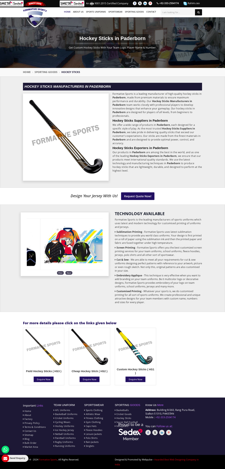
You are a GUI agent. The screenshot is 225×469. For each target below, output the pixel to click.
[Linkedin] (145, 3)
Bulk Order (30, 442)
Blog (26, 438)
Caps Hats (90, 426)
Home (67, 11)
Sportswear (115, 11)
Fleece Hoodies (93, 430)
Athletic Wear (92, 414)
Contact (151, 11)
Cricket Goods (123, 414)
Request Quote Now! (137, 196)
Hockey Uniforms (64, 426)
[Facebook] (135, 3)
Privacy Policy (32, 422)
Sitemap (28, 434)
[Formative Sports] (35, 14)
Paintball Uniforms (65, 437)
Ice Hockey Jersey (64, 430)
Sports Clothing (93, 410)
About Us (78, 11)
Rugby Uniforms (63, 441)
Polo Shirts (91, 437)
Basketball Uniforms (65, 414)
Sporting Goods (134, 11)
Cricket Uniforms (63, 418)
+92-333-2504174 (169, 3)
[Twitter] (140, 3)
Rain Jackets (92, 441)
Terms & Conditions (35, 426)
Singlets (89, 445)
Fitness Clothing (94, 418)
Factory (28, 418)
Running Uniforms (64, 445)
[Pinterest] (150, 3)
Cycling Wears (62, 422)
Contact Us (30, 430)
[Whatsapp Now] (5, 449)
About (27, 415)
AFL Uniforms (62, 410)
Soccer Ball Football (127, 422)
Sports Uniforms (96, 11)
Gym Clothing (93, 422)
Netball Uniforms (64, 433)
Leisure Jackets (93, 433)
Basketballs (122, 410)
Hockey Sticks (123, 418)
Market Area (31, 446)
